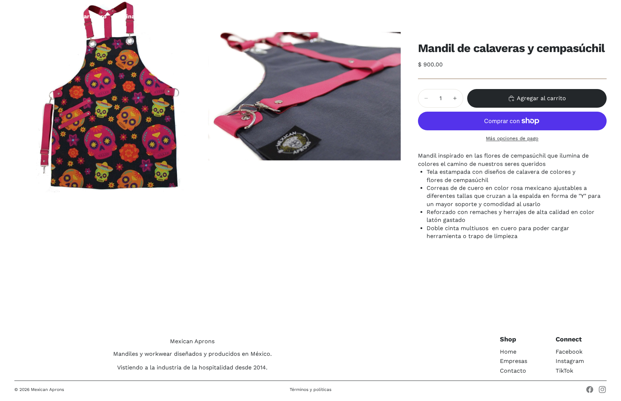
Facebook (569, 351)
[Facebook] (589, 389)
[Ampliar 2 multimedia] (304, 96)
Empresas (513, 361)
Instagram (570, 361)
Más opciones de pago (512, 138)
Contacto (513, 370)
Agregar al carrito (541, 98)
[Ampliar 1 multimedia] (110, 96)
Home (508, 351)
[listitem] (271, 16)
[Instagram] (602, 389)
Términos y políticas (310, 389)
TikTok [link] (564, 370)
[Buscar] (568, 16)
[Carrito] (599, 16)
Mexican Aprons (47, 389)
